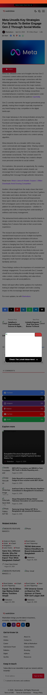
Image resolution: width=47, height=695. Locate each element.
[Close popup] (38, 334)
